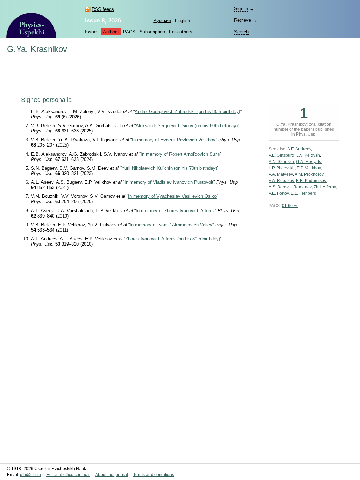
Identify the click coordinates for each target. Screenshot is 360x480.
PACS (129, 31)
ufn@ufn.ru (30, 474)
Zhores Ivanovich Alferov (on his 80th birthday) (172, 238)
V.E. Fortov (279, 193)
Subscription (152, 31)
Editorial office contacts (68, 474)
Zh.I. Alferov (325, 186)
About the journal (111, 474)
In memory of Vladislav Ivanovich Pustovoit (168, 182)
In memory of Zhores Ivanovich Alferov (175, 210)
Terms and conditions (153, 474)
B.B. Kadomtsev (311, 180)
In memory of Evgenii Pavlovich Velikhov (174, 139)
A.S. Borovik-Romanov (290, 186)
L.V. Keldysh (308, 155)
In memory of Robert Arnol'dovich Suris (180, 154)
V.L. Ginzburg (281, 155)
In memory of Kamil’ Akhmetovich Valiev (171, 224)
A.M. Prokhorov (309, 174)
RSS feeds (103, 9)
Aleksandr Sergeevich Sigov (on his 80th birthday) (187, 125)
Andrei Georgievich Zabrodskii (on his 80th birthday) (187, 111)
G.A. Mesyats (308, 161)
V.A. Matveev (281, 174)
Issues (92, 31)
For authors (180, 31)
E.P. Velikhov (309, 168)
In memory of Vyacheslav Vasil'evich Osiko (172, 196)
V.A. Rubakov (281, 180)
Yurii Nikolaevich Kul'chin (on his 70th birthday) (169, 168)
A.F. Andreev (299, 149)
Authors (111, 31)
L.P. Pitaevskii (282, 168)
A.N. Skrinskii (281, 161)
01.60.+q (290, 205)
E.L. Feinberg (303, 193)
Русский (162, 20)
